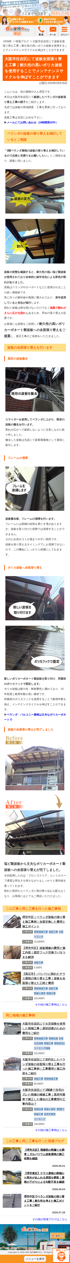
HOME (7, 41)
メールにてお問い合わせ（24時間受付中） (32, 122)
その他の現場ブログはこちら (49, 1219)
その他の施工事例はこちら (51, 1004)
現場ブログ (22, 41)
